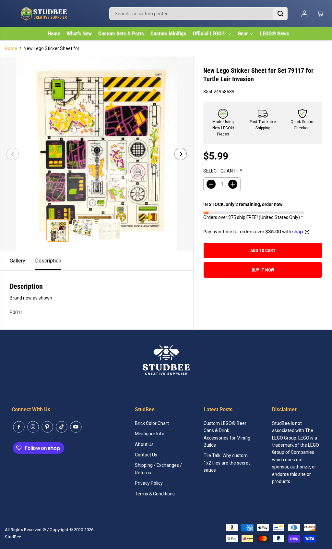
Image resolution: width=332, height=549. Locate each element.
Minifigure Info (149, 433)
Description (48, 261)
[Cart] (320, 13)
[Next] (180, 154)
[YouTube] (76, 427)
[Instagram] (33, 427)
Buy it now (263, 270)
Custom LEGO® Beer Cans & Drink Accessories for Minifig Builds (227, 434)
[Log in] (304, 13)
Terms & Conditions (155, 493)
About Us (144, 444)
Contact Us (146, 454)
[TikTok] (61, 427)
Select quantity (223, 170)
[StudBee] (60, 13)
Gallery (17, 261)
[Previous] (12, 154)
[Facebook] (19, 427)
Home (11, 48)
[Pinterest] (47, 427)
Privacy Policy (149, 483)
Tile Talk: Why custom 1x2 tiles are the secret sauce (227, 463)
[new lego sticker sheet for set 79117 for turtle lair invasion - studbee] (96, 154)
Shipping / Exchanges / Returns (158, 469)
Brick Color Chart (152, 423)
